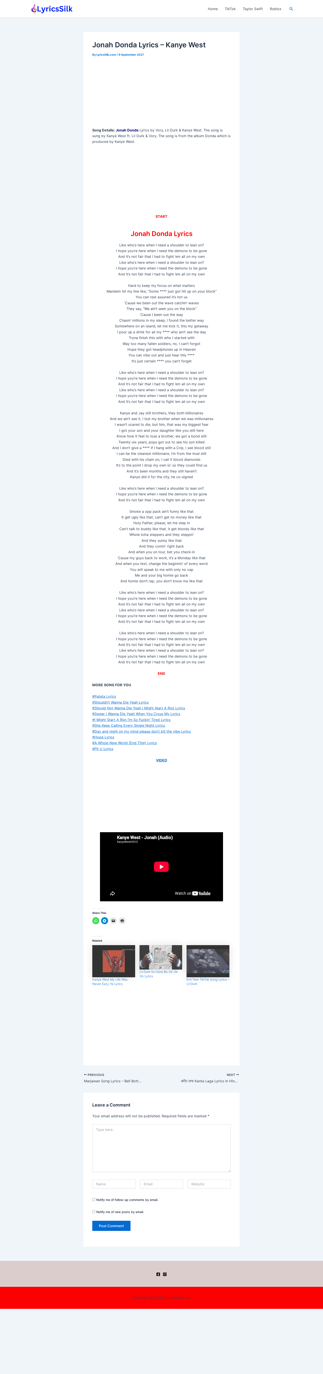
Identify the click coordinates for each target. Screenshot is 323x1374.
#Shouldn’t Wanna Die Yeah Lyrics (120, 702)
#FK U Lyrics (102, 749)
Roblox (275, 9)
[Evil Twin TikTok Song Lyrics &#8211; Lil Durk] (208, 961)
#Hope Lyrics (103, 737)
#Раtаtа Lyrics (104, 696)
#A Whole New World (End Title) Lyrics (124, 743)
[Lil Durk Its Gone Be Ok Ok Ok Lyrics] (161, 957)
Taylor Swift (253, 9)
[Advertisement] (161, 94)
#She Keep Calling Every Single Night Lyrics (128, 725)
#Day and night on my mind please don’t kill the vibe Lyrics (141, 731)
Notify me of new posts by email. (120, 1212)
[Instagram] (165, 1274)
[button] (291, 9)
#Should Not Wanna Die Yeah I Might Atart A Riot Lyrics (138, 708)
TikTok (230, 9)
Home (213, 9)
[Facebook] (158, 1274)
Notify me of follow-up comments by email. (127, 1200)
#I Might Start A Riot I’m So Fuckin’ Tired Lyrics (131, 719)
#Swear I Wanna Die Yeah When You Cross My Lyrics (136, 714)
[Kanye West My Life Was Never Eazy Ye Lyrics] (113, 961)
